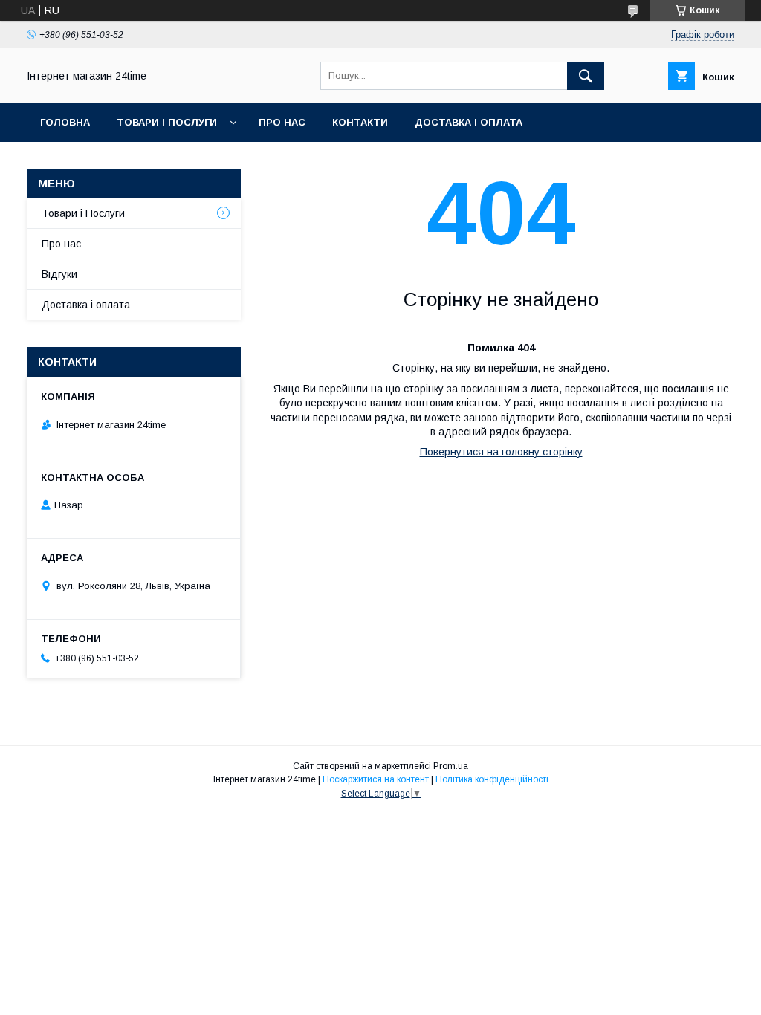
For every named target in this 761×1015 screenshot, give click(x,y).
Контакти (360, 122)
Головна (65, 122)
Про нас (282, 122)
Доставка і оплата (468, 122)
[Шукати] (585, 76)
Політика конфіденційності (491, 779)
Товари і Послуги (167, 122)
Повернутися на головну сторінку (501, 452)
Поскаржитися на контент (376, 779)
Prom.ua (450, 766)
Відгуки (59, 274)
